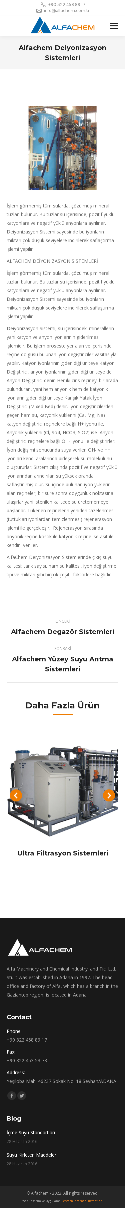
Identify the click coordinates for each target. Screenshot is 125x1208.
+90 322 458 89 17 (66, 4)
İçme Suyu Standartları (31, 1132)
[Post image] (62, 784)
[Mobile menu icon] (114, 26)
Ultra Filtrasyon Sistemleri (62, 853)
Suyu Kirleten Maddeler (31, 1155)
